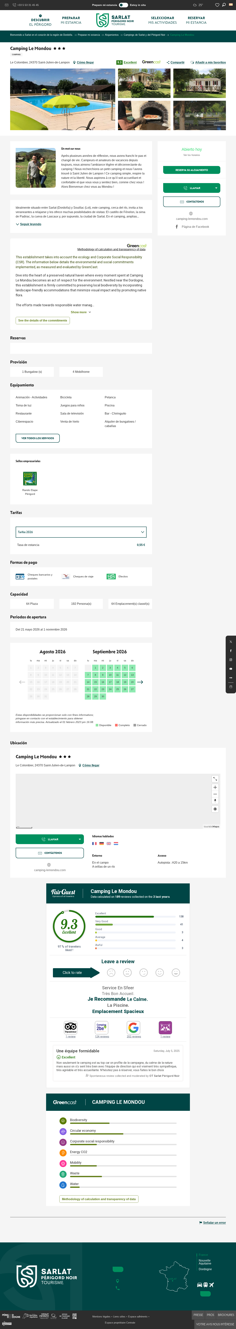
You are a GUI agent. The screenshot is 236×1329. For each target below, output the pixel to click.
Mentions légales (101, 1316)
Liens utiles (119, 1316)
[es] (231, 4)
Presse (198, 1315)
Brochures (226, 1315)
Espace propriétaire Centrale (120, 1322)
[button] (231, 4)
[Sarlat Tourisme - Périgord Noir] (115, 20)
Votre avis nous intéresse (215, 1324)
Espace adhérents (138, 1316)
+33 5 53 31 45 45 (28, 4)
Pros (210, 1315)
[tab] (77, 532)
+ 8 (199, 115)
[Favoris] (218, 5)
